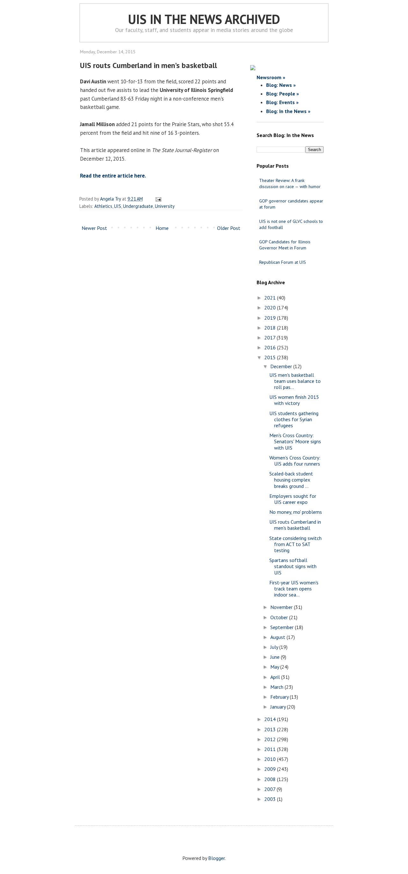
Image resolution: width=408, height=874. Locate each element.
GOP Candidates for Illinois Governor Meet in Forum (284, 245)
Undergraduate (138, 206)
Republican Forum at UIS (282, 262)
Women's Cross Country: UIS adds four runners (294, 460)
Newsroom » (271, 77)
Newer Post (94, 228)
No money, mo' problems (295, 512)
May (275, 667)
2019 (270, 318)
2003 (270, 799)
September (282, 627)
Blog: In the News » (288, 111)
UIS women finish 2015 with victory (294, 400)
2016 (270, 347)
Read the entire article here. (113, 175)
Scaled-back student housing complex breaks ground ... (291, 479)
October (279, 617)
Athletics (103, 206)
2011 (270, 749)
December (281, 366)
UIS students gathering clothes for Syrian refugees (293, 419)
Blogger (216, 858)
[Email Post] (157, 199)
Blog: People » (282, 93)
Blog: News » (281, 85)
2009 (270, 769)
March (277, 687)
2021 (270, 297)
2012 (270, 739)
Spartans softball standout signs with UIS (293, 566)
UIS (117, 206)
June (275, 657)
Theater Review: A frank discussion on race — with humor (290, 183)
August (278, 637)
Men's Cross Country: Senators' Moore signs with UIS (295, 441)
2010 (270, 759)
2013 (270, 729)
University (165, 206)
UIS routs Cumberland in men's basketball (295, 525)
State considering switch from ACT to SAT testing (295, 544)
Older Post (228, 228)
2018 (270, 327)
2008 (270, 779)
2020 (270, 307)
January (278, 706)
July (274, 647)
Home (162, 228)
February (280, 697)
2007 (270, 789)
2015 (270, 357)
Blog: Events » (282, 102)
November (282, 607)
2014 (270, 719)
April (275, 677)
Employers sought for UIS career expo (292, 499)
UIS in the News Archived (204, 19)
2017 (270, 337)
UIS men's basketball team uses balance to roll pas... (295, 381)
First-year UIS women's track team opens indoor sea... (293, 588)
